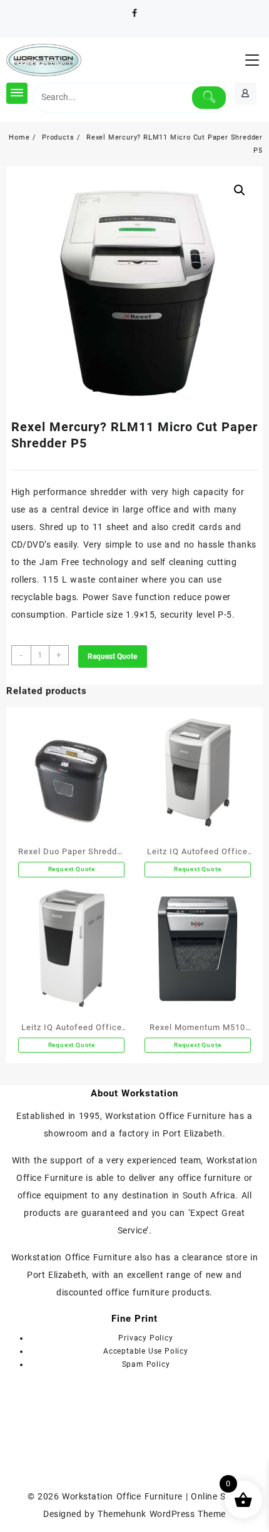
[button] (239, 190)
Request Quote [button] (71, 869)
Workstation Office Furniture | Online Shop (151, 1496)
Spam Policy (146, 1364)
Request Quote (112, 656)
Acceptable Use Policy (145, 1351)
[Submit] (209, 97)
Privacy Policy (145, 1338)
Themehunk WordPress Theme (161, 1514)
